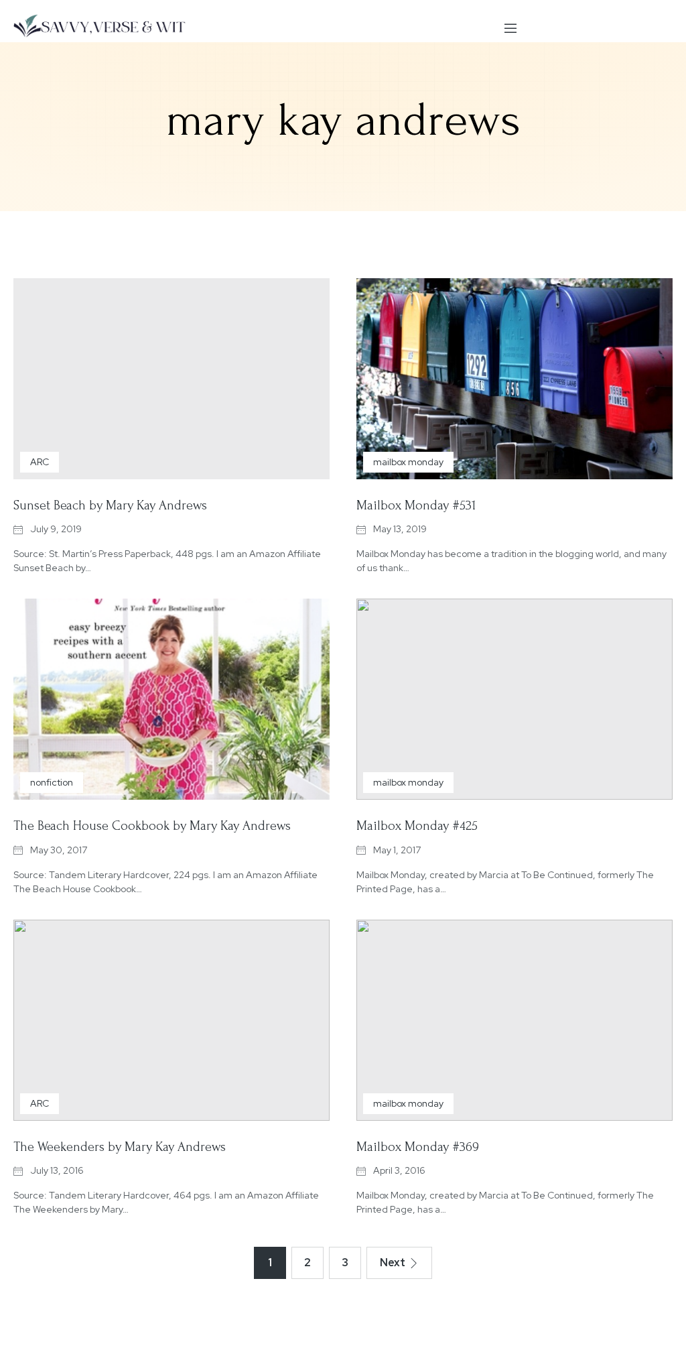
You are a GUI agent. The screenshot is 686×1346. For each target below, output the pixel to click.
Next (392, 1263)
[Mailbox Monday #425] (514, 699)
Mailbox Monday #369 (417, 1147)
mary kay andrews (343, 120)
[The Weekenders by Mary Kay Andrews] (171, 1020)
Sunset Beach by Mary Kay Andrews (110, 505)
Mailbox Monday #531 (416, 505)
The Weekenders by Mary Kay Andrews (119, 1147)
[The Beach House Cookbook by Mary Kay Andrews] (171, 699)
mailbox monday (408, 462)
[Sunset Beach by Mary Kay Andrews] (171, 378)
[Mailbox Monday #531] (514, 378)
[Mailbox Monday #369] (514, 1020)
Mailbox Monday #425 (417, 825)
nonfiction (51, 782)
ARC (39, 462)
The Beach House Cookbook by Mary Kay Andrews (152, 825)
